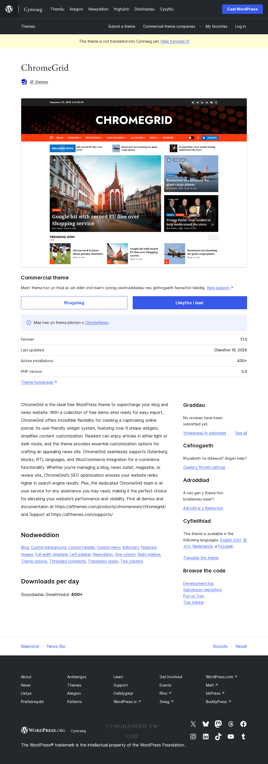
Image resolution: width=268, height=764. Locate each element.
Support (121, 685)
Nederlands (203, 546)
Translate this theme (201, 557)
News (26, 685)
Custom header (81, 547)
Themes (28, 26)
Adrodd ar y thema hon (203, 508)
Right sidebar (149, 554)
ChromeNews (96, 322)
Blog (25, 547)
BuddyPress (218, 701)
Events (165, 685)
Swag (167, 701)
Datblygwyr (123, 693)
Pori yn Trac (193, 596)
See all (241, 433)
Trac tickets (193, 602)
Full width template (51, 554)
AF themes (39, 82)
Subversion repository (202, 589)
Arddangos (76, 677)
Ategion (74, 693)
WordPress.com (222, 677)
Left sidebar (80, 554)
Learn (118, 677)
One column (125, 554)
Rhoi (166, 693)
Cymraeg (78, 731)
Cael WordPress (242, 9)
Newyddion (103, 554)
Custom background (48, 547)
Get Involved (171, 677)
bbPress (215, 693)
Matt (212, 685)
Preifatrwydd (32, 701)
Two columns (131, 561)
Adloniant (130, 547)
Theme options (34, 561)
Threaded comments (67, 561)
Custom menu (108, 547)
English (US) (230, 540)
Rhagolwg (74, 302)
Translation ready (103, 561)
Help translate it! (175, 41)
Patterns (74, 701)
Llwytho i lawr (190, 302)
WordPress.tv (127, 701)
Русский (225, 546)
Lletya (26, 693)
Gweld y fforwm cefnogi (204, 467)
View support (218, 287)
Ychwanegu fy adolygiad (204, 433)
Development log (198, 583)
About (26, 677)
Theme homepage (37, 382)
